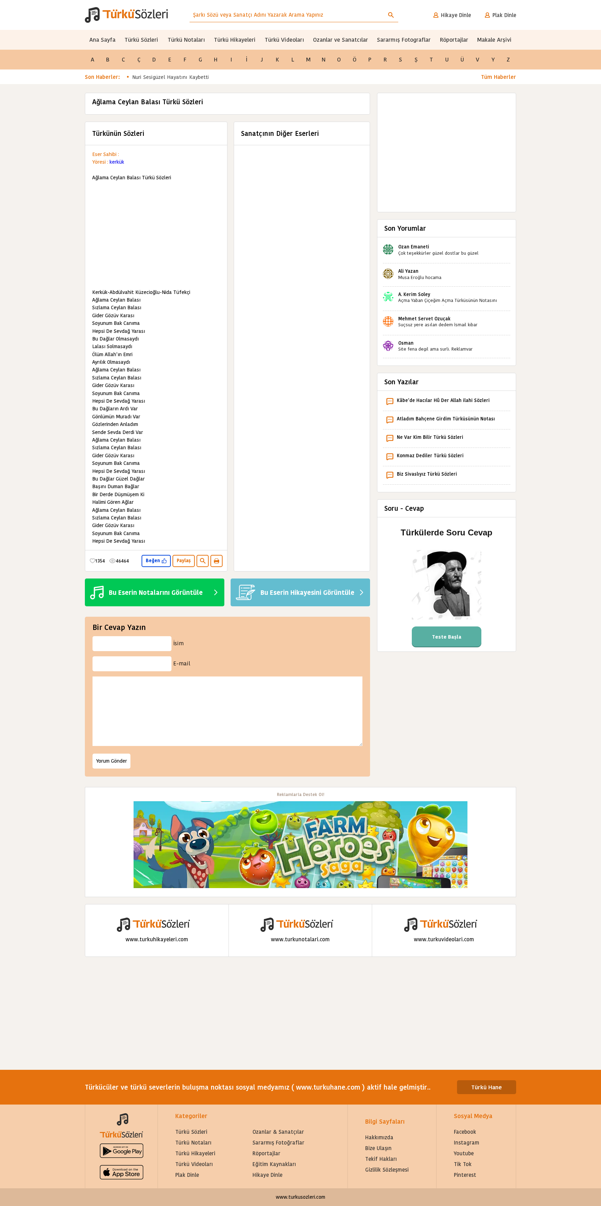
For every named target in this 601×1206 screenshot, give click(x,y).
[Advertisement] (156, 235)
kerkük (117, 161)
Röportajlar (454, 40)
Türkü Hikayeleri (235, 40)
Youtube (464, 1153)
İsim (178, 643)
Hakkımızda (379, 1137)
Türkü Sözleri (141, 40)
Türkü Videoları (284, 40)
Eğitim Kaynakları (274, 1164)
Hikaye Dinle (456, 15)
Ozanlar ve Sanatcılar (340, 40)
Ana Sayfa (102, 40)
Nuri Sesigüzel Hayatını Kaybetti (170, 77)
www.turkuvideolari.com (444, 939)
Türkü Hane (486, 1087)
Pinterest (465, 1175)
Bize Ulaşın (378, 1148)
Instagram (466, 1142)
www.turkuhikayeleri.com (157, 939)
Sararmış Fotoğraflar (278, 1142)
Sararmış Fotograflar (404, 40)
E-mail (181, 663)
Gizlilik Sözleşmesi (387, 1169)
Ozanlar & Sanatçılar (278, 1131)
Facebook (465, 1131)
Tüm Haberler (498, 77)
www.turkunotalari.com (300, 939)
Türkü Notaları (186, 40)
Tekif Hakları (381, 1159)
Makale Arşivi (494, 40)
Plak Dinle (504, 15)
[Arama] (391, 15)
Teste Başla (447, 636)
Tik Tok (463, 1164)
